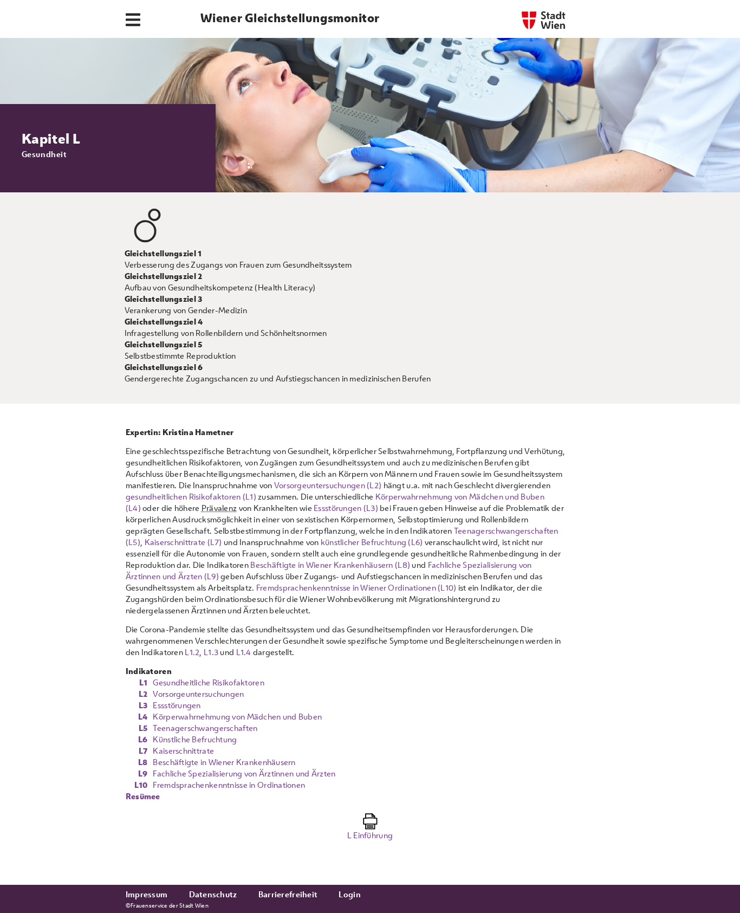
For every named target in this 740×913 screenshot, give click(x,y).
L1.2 (192, 652)
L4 (143, 716)
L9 (143, 773)
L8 (143, 762)
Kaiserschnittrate (183, 751)
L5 (143, 728)
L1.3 (211, 652)
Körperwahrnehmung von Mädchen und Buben (237, 716)
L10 (141, 785)
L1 (143, 682)
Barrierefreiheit (287, 894)
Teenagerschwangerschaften (205, 728)
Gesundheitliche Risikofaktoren (208, 682)
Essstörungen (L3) (346, 508)
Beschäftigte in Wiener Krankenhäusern (224, 762)
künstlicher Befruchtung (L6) (372, 542)
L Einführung (370, 835)
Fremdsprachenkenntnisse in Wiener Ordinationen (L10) (356, 587)
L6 (143, 739)
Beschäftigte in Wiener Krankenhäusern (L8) (330, 565)
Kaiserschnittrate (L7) (183, 542)
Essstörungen (176, 705)
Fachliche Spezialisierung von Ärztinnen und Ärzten (244, 773)
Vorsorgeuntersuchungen (198, 694)
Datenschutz (213, 894)
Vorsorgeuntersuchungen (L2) (328, 485)
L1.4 (243, 652)
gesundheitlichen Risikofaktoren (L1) (191, 496)
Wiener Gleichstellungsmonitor (290, 18)
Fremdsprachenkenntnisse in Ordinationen (229, 785)
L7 (143, 751)
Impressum (147, 894)
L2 (143, 694)
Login (349, 894)
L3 (143, 705)
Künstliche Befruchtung (195, 739)
